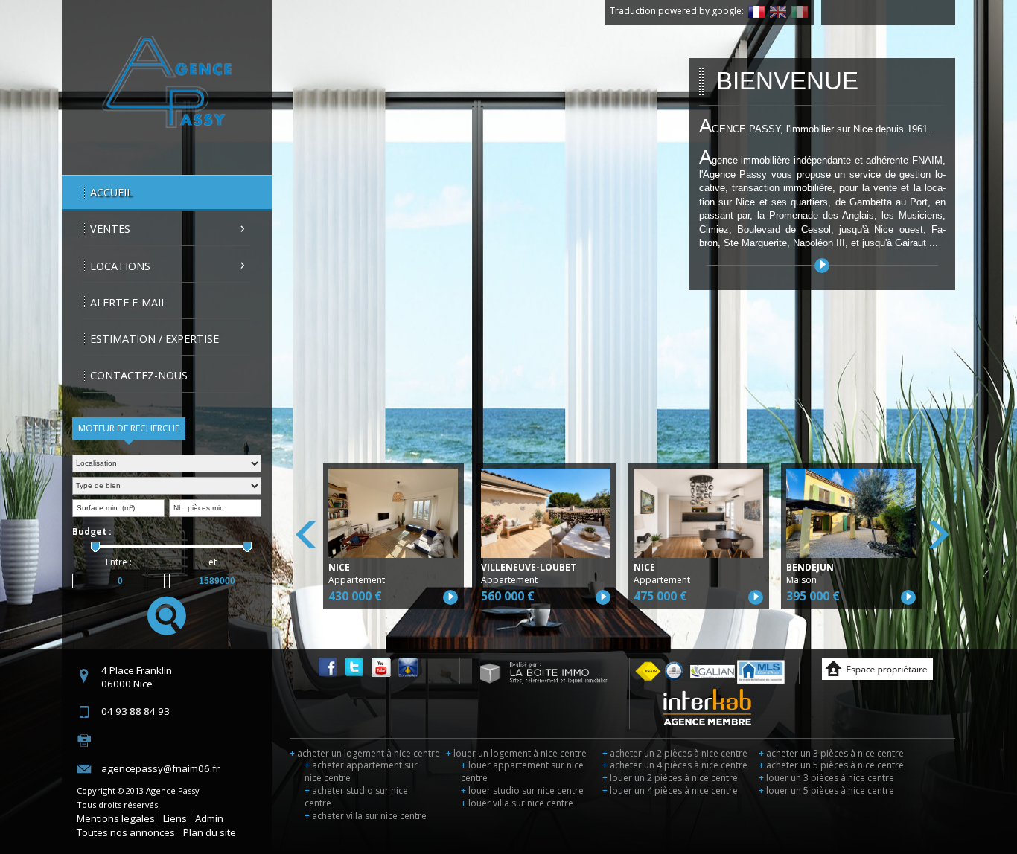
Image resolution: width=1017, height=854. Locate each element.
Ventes (110, 229)
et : (214, 562)
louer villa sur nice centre (517, 803)
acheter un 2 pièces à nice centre (674, 753)
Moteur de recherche (128, 428)
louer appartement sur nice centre (522, 771)
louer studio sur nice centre (522, 790)
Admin (209, 818)
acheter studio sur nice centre (356, 796)
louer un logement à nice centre (516, 753)
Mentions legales (116, 818)
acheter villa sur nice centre (366, 815)
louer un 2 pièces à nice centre (670, 777)
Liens (175, 818)
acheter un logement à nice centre (365, 753)
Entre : (119, 562)
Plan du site (209, 832)
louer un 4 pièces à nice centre (670, 790)
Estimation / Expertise (154, 339)
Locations (120, 266)
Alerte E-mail (128, 302)
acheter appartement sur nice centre (361, 771)
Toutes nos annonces (126, 832)
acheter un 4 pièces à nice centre (674, 765)
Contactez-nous (139, 375)
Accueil (111, 192)
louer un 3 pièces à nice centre (826, 777)
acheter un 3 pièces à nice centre (831, 753)
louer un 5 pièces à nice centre (826, 790)
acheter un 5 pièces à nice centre (831, 765)
